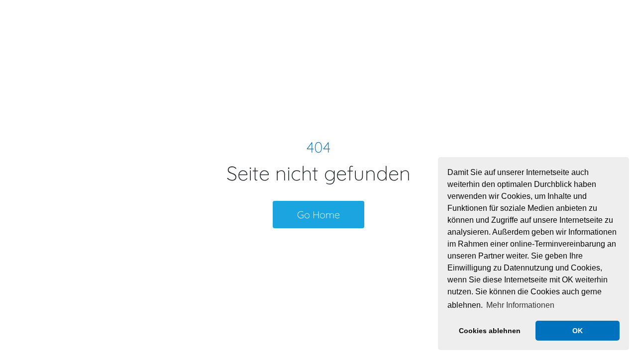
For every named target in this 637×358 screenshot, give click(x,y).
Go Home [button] (318, 214)
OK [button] (577, 331)
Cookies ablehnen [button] (490, 331)
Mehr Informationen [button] (520, 305)
